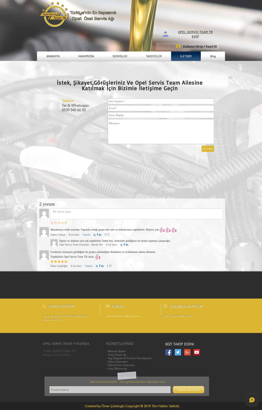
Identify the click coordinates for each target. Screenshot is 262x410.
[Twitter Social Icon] (178, 352)
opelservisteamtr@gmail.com (123, 316)
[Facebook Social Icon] (168, 352)
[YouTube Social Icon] (197, 352)
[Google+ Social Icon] (187, 352)
